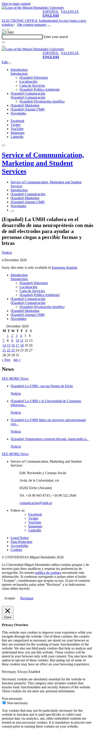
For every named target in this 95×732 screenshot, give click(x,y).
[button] (19, 73)
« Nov (6, 360)
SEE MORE (15, 378)
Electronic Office (20, 21)
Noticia (7, 252)
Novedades (18, 113)
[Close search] (3, 46)
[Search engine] (49, 25)
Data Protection (21, 542)
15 (8, 345)
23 (13, 350)
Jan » (17, 360)
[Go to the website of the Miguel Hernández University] (33, 7)
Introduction (19, 69)
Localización (28, 81)
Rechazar (26, 598)
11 (21, 340)
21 (4, 350)
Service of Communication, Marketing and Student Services (43, 163)
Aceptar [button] (9, 598)
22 (8, 350)
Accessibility (19, 546)
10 (17, 340)
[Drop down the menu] (8, 29)
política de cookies (48, 572)
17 (17, 345)
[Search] (3, 42)
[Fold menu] (9, 63)
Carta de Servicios (32, 85)
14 (4, 345)
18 (22, 345)
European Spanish (64, 267)
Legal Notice (20, 538)
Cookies (16, 550)
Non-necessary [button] (12, 698)
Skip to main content (16, 4)
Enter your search (56, 37)
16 (13, 345)
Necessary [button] (9, 672)
